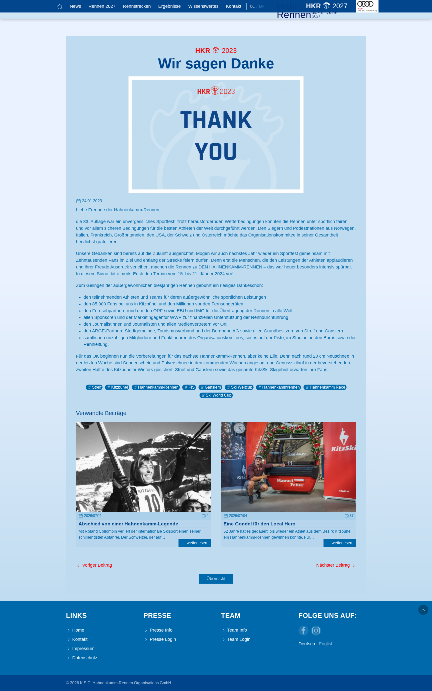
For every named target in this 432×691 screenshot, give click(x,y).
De (252, 6)
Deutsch (306, 643)
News (75, 6)
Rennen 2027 (102, 6)
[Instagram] (316, 631)
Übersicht (216, 578)
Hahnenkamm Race (327, 387)
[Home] (60, 6)
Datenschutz (84, 657)
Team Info (236, 630)
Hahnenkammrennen (281, 387)
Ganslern (213, 387)
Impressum (82, 648)
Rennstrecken (137, 6)
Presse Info (160, 630)
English (326, 643)
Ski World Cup (219, 395)
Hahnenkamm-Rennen (158, 387)
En (261, 6)
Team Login (238, 639)
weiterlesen (196, 543)
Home (77, 630)
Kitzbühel (119, 387)
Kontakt (233, 6)
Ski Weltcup (241, 387)
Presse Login (162, 639)
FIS (191, 387)
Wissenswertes (203, 6)
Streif (96, 387)
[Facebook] (303, 631)
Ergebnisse (169, 6)
